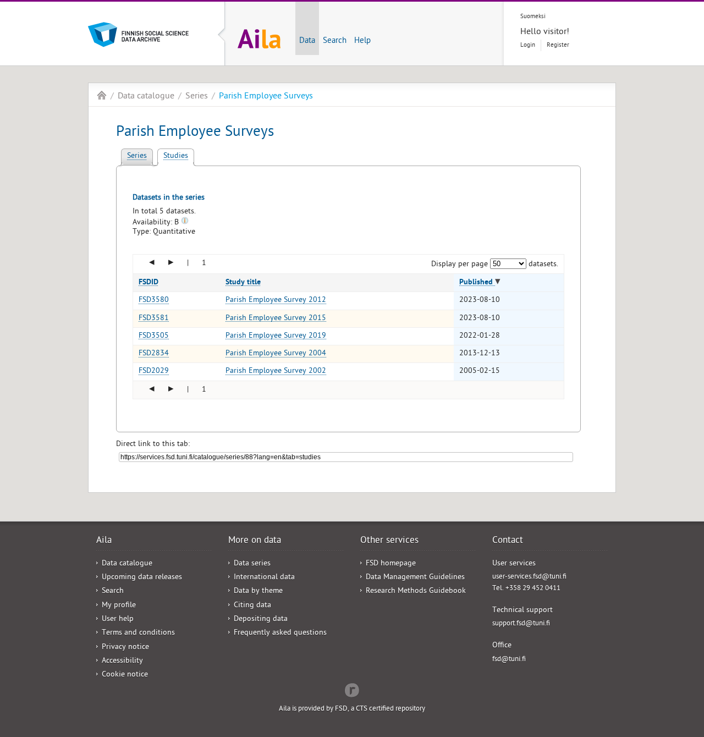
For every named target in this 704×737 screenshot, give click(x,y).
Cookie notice (125, 675)
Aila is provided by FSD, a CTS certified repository (352, 709)
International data (264, 577)
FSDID (148, 282)
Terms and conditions (138, 633)
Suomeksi (533, 17)
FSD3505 (154, 336)
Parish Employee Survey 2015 (276, 318)
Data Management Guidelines (415, 577)
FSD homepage (391, 564)
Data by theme (258, 591)
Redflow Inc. (352, 689)
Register (558, 45)
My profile (119, 605)
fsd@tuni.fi (509, 660)
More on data (254, 541)
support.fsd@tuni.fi (521, 624)
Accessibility (122, 661)
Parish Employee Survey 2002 (276, 371)
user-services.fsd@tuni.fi (529, 577)
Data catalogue (146, 97)
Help (362, 41)
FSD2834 (154, 354)
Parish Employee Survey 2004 (276, 354)
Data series (252, 564)
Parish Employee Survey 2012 (276, 300)
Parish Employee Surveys (266, 97)
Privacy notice (125, 647)
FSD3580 (154, 300)
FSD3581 (154, 318)
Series (196, 97)
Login (527, 45)
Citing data (252, 605)
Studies (175, 156)
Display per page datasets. (495, 265)
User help (118, 619)
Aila (102, 95)
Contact (507, 541)
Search (334, 41)
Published (477, 282)
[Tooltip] (185, 223)
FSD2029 (154, 371)
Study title (243, 282)
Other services (389, 541)
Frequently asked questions (280, 633)
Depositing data (261, 619)
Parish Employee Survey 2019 (276, 336)
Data (307, 41)
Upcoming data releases (142, 577)
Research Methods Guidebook (416, 591)
